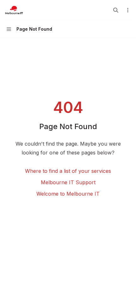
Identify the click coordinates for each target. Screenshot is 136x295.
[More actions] (128, 10)
